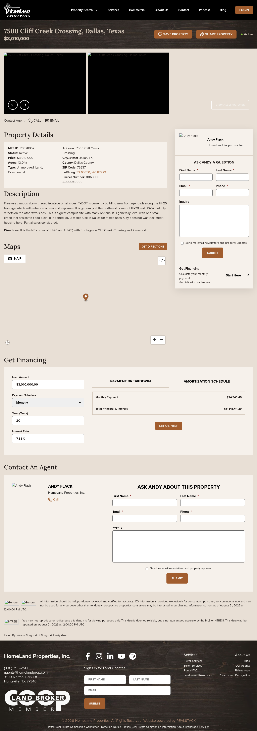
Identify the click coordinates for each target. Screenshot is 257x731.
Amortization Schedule (207, 381)
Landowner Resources (198, 675)
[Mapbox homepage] (7, 342)
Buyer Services (193, 661)
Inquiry (184, 202)
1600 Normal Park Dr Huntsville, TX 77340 (20, 679)
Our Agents (243, 666)
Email (184, 186)
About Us (161, 10)
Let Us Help (168, 425)
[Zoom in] (154, 339)
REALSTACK (186, 720)
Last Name (225, 170)
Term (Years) (20, 413)
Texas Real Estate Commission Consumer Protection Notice (84, 727)
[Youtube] (121, 656)
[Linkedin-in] (110, 656)
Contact (183, 10)
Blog (223, 10)
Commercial (137, 10)
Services (113, 10)
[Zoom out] (161, 339)
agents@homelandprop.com (26, 672)
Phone (222, 186)
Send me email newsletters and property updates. (216, 243)
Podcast (204, 10)
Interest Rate (20, 431)
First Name (188, 170)
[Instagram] (99, 656)
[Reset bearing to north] (161, 260)
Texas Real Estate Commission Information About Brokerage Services (166, 727)
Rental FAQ (191, 670)
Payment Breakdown (130, 381)
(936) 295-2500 (17, 668)
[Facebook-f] (87, 656)
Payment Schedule (24, 395)
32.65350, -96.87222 (91, 172)
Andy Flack (60, 486)
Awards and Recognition (235, 675)
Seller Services (193, 666)
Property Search (82, 10)
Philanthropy (242, 670)
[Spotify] (132, 656)
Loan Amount (20, 377)
